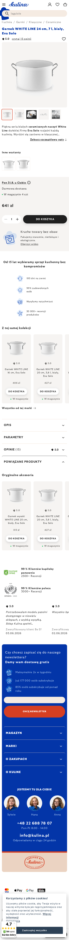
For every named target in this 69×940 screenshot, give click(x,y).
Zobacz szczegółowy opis (47, 139)
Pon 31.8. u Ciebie (14, 182)
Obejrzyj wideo (29, 244)
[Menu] (4, 4)
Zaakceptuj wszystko (34, 930)
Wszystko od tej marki (17, 408)
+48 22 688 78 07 (34, 823)
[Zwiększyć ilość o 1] (17, 219)
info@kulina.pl (34, 836)
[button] (16, 538)
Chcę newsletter (34, 711)
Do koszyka (45, 219)
